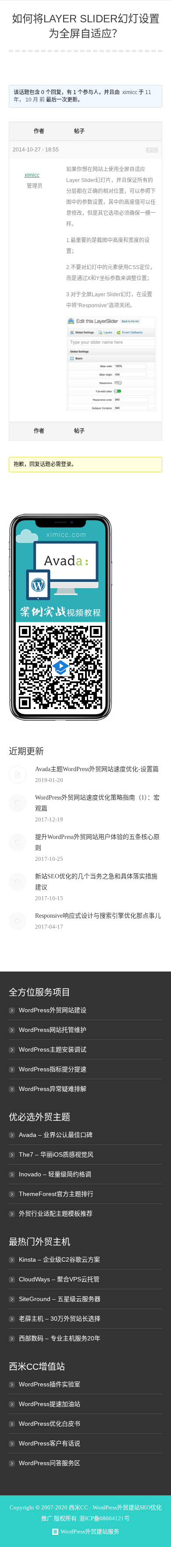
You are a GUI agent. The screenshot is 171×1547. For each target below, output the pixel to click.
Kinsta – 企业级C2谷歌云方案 (59, 1259)
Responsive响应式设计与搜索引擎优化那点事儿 (98, 915)
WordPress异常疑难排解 (52, 1088)
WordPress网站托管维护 (52, 1029)
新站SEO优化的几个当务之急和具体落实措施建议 (96, 882)
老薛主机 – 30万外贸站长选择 (59, 1318)
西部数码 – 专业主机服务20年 (59, 1338)
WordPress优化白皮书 (49, 1423)
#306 (152, 150)
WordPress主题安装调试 (52, 1049)
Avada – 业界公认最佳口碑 (56, 1134)
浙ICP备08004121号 (104, 1518)
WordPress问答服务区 (49, 1462)
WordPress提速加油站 (49, 1403)
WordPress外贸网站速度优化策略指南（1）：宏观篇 (97, 803)
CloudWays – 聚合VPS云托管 (59, 1279)
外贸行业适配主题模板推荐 (56, 1213)
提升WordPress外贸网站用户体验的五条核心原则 (97, 842)
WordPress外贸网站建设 (52, 1010)
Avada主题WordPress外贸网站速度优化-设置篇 (97, 769)
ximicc (129, 92)
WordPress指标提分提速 (52, 1069)
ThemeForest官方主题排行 (56, 1193)
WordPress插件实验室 (49, 1384)
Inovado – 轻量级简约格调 (55, 1174)
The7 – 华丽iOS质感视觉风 (56, 1154)
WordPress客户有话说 (49, 1443)
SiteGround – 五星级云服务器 (59, 1298)
